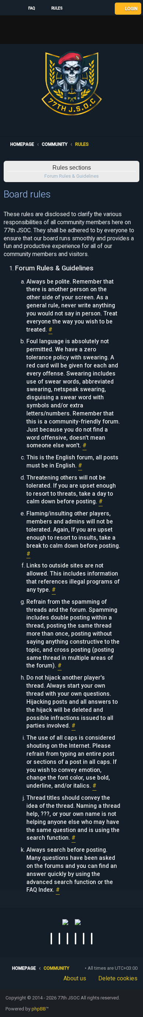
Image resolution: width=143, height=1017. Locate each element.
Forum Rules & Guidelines (71, 176)
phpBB (39, 1009)
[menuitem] (28, 8)
